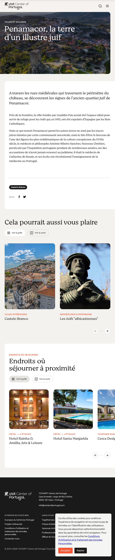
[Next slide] (107, 331)
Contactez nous (12, 538)
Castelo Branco (18, 187)
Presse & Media (49, 524)
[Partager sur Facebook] (19, 196)
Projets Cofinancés (13, 524)
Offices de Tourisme (51, 536)
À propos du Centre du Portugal (19, 519)
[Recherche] (100, 6)
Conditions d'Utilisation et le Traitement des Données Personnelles (80, 540)
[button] (107, 6)
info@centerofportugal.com (52, 505)
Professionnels (49, 532)
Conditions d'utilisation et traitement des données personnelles (17, 531)
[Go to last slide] (95, 455)
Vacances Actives (50, 528)
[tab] (15, 233)
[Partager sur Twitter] (24, 197)
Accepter (65, 550)
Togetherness (48, 519)
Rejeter (80, 550)
